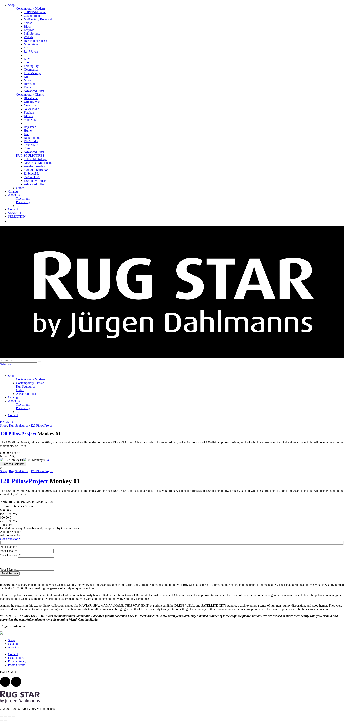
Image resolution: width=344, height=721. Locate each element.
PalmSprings (32, 33)
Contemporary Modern (30, 8)
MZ (26, 48)
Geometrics (31, 69)
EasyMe (29, 30)
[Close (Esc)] (1, 716)
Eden (27, 58)
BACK (5, 422)
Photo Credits (16, 665)
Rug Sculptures (25, 386)
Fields (27, 87)
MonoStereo (31, 44)
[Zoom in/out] (13, 716)
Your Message (9, 569)
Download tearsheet (13, 463)
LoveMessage (32, 73)
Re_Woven (31, 51)
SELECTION (17, 216)
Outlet (20, 188)
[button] (10, 531)
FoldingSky (31, 66)
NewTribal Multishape (38, 162)
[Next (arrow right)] (5, 720)
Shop (11, 5)
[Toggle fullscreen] (9, 716)
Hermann (30, 83)
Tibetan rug (23, 198)
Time (27, 148)
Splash (28, 23)
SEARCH (14, 213)
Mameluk (30, 119)
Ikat (26, 134)
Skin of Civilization (36, 170)
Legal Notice (16, 657)
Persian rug (23, 202)
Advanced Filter (34, 91)
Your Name (8, 546)
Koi (26, 76)
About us (14, 195)
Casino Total (32, 15)
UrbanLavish (32, 101)
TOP (13, 422)
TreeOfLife (31, 144)
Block (27, 26)
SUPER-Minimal (35, 12)
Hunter (28, 130)
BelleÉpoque (32, 137)
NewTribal (30, 105)
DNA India (31, 141)
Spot (27, 62)
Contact (13, 209)
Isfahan (28, 116)
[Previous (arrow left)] (1, 720)
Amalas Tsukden (34, 166)
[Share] (5, 716)
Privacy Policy (17, 661)
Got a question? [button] (10, 539)
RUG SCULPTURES (30, 155)
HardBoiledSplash (35, 40)
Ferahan (29, 112)
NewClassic (31, 109)
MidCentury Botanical (38, 19)
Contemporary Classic (30, 94)
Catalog (13, 191)
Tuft (18, 205)
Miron (28, 80)
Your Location (10, 555)
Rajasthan (30, 127)
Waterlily (29, 37)
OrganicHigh (32, 177)
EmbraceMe (31, 173)
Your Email (8, 551)
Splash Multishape (35, 159)
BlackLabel (31, 98)
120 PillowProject (35, 180)
